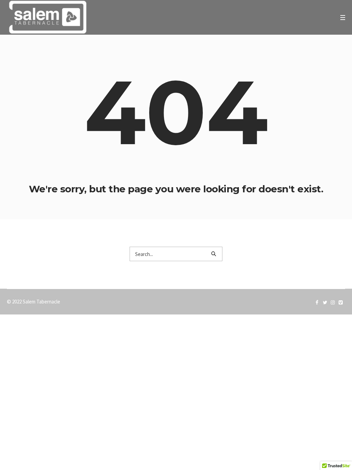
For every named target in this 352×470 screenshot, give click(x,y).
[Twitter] (324, 302)
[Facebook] (317, 302)
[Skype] (332, 302)
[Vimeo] (340, 302)
